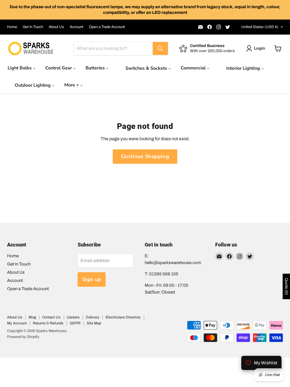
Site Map (94, 323)
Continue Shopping (145, 156)
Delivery (92, 317)
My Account (17, 323)
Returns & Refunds (48, 323)
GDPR (75, 323)
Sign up (91, 279)
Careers (73, 317)
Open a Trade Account (107, 27)
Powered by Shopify (23, 337)
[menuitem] (21, 68)
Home (12, 27)
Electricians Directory (123, 317)
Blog (32, 317)
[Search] (160, 48)
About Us (56, 27)
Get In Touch (33, 27)
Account (76, 27)
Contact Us (51, 317)
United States (259, 27)
